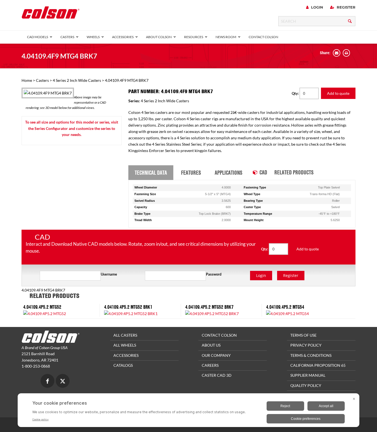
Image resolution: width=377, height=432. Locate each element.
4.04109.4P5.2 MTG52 (42, 306)
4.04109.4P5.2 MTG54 (285, 306)
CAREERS (210, 365)
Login (316, 7)
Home (27, 80)
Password (213, 274)
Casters (42, 80)
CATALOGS (123, 365)
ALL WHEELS (124, 345)
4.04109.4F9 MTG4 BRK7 (59, 56)
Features (191, 172)
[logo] (50, 14)
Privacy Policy (306, 345)
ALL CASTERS (125, 335)
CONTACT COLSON (219, 335)
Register (345, 7)
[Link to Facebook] (47, 381)
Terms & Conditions (310, 355)
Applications (228, 172)
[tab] (150, 172)
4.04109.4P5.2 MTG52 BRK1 (128, 306)
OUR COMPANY (216, 355)
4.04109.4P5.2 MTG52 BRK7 (209, 306)
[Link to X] (63, 381)
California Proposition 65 (318, 365)
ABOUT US (211, 345)
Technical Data (151, 172)
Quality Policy (305, 385)
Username (109, 274)
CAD (263, 172)
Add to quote (338, 93)
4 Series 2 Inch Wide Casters (77, 80)
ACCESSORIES (126, 355)
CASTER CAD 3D (217, 375)
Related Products (294, 172)
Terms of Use (303, 335)
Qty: (295, 93)
